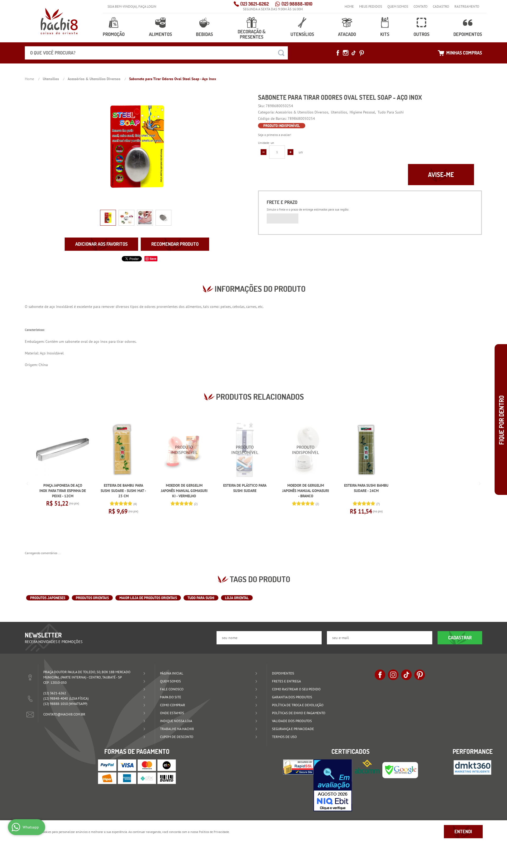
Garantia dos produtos (292, 697)
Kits (384, 34)
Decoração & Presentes (252, 34)
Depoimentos (467, 34)
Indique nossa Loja (176, 721)
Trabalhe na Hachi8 (177, 729)
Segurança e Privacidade (293, 729)
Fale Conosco (172, 689)
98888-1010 (296, 4)
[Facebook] (338, 53)
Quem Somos (397, 6)
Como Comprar (172, 705)
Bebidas (204, 34)
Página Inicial (171, 673)
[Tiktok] (354, 53)
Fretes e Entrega (286, 681)
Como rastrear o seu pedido (296, 689)
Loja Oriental (237, 597)
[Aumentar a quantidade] (290, 152)
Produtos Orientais (92, 597)
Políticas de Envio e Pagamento (298, 713)
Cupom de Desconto (176, 737)
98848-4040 (55, 698)
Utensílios (302, 34)
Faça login (147, 6)
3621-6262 (254, 4)
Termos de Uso (284, 737)
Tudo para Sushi (200, 597)
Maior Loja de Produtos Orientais (148, 597)
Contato (421, 6)
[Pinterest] (361, 53)
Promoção (114, 34)
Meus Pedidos (370, 6)
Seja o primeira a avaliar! (274, 135)
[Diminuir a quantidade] (263, 152)
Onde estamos (172, 713)
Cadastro (441, 6)
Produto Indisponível (184, 449)
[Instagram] (346, 53)
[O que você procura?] (281, 53)
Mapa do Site (170, 697)
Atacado (347, 34)
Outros (421, 34)
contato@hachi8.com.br (64, 714)
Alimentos (160, 34)
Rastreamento (466, 6)
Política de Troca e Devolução (297, 705)
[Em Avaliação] (332, 785)
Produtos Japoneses (47, 597)
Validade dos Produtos (292, 721)
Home (349, 6)
